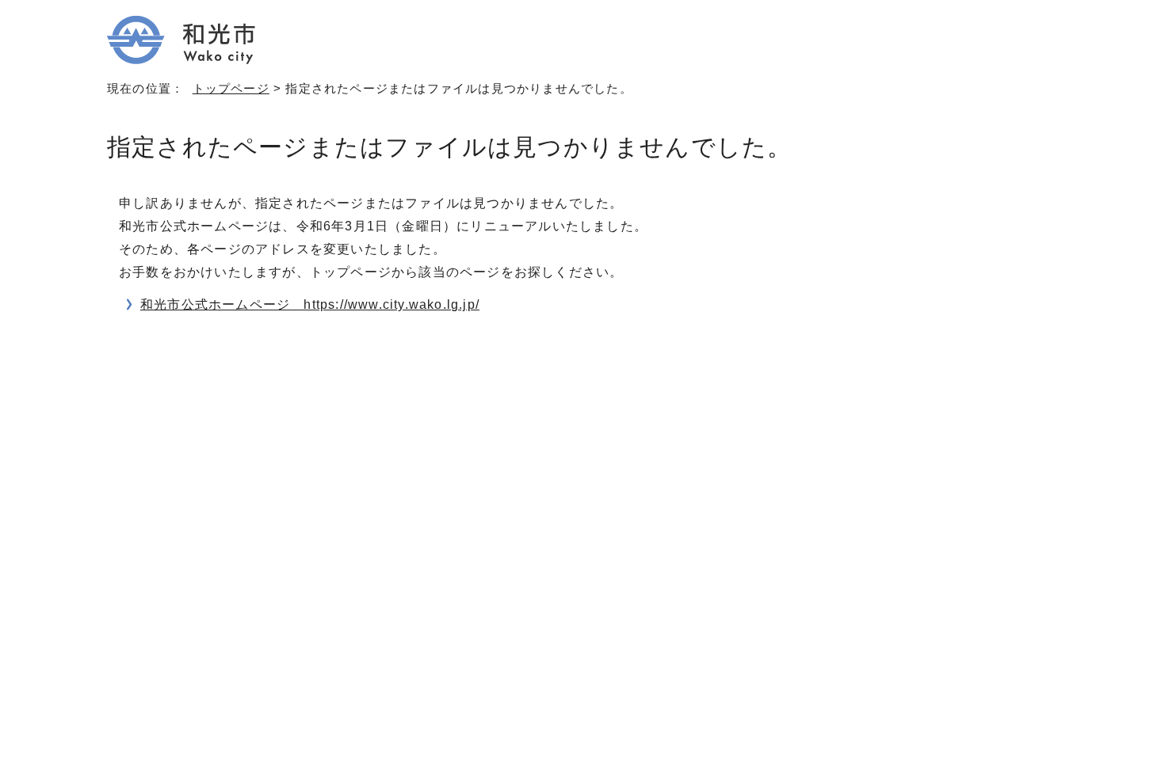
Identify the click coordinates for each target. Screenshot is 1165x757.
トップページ (231, 88)
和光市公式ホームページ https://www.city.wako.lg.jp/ (309, 304)
